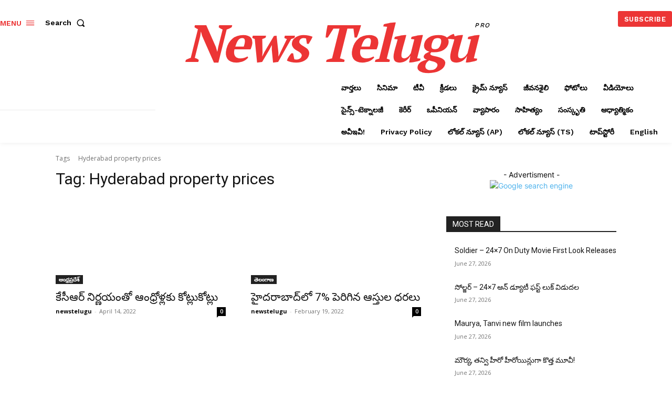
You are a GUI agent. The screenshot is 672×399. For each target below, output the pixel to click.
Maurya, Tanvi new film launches (508, 323)
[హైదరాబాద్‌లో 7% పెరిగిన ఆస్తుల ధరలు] (336, 241)
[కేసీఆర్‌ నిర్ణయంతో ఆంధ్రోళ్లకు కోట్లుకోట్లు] (141, 241)
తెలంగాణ (264, 279)
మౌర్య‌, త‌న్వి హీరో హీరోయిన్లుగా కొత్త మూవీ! (515, 360)
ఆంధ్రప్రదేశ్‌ (69, 279)
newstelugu (74, 311)
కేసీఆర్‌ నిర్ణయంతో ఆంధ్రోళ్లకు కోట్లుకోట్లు (137, 297)
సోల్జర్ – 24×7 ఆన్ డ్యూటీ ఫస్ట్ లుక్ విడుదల (517, 287)
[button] (67, 23)
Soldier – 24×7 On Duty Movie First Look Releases (535, 250)
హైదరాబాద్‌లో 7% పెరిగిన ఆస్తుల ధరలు (335, 297)
